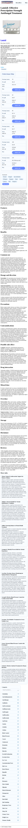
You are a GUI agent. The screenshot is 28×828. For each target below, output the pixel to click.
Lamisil (3, 40)
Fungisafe (11, 179)
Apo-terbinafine (17, 176)
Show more (3, 64)
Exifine (21, 179)
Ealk (9, 181)
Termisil (4, 176)
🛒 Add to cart (16, 89)
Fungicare (14, 181)
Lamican (5, 181)
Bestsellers (19, 2)
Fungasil (10, 176)
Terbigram (5, 179)
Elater (16, 179)
